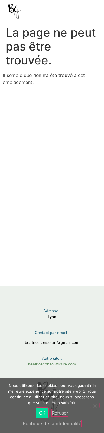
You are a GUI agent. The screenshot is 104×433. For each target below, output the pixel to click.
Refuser (60, 413)
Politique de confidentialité (52, 423)
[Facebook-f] (58, 298)
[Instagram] (46, 298)
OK (42, 413)
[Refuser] (95, 405)
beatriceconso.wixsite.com (52, 364)
